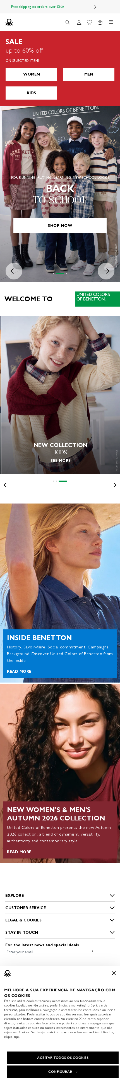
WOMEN (31, 74)
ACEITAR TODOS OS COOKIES (62, 1058)
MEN (88, 74)
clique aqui (12, 1037)
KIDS (31, 93)
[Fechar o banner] (114, 973)
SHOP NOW (60, 225)
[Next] (95, 6)
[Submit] (91, 950)
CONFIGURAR (60, 1072)
